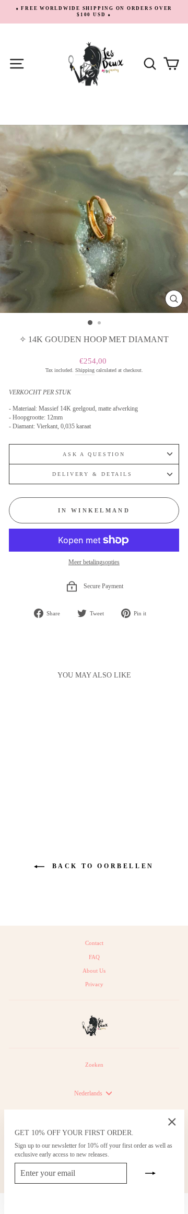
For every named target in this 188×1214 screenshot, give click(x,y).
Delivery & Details (94, 474)
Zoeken (94, 1064)
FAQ (94, 957)
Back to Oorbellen (101, 866)
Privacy (94, 984)
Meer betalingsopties (94, 562)
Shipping (85, 370)
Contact (94, 943)
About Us (94, 970)
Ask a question (94, 454)
